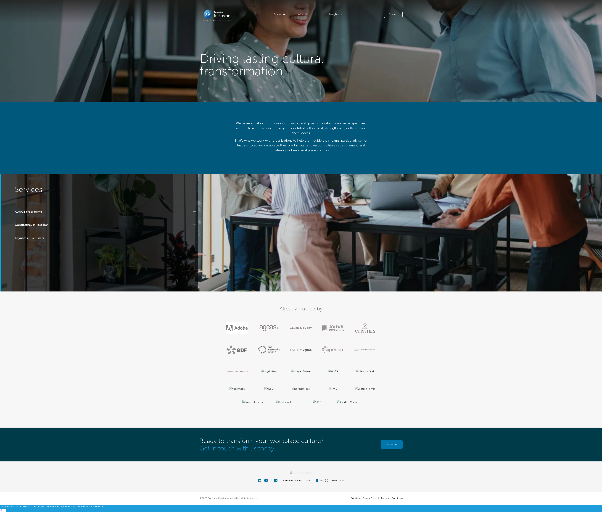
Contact (393, 14)
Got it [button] (3, 510)
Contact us (391, 444)
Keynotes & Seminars (29, 238)
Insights (334, 14)
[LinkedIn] (261, 480)
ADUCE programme (28, 211)
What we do (305, 14)
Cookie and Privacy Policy (363, 498)
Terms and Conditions (392, 498)
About (278, 14)
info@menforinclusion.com (294, 480)
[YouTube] (266, 480)
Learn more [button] (97, 506)
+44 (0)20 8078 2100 (331, 480)
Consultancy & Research (31, 225)
